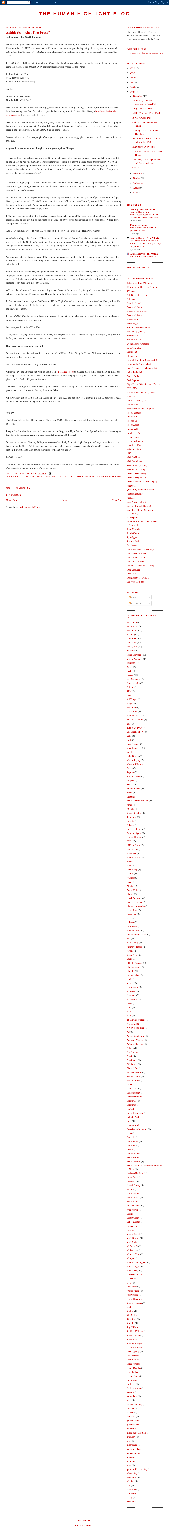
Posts (133, 597)
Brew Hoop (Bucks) (136, 331)
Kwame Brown (134, 1205)
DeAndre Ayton (134, 833)
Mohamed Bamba (135, 764)
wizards (130, 820)
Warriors (131, 877)
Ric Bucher (132, 1315)
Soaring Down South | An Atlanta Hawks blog (142, 211)
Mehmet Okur (133, 1254)
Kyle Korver (132, 1209)
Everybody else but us (137, 1129)
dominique (29, 476)
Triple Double (133, 1375)
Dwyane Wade (133, 1125)
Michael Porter (133, 857)
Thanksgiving (133, 1351)
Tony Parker (132, 1371)
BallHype (131, 299)
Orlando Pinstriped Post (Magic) (142, 481)
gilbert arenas (133, 1424)
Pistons (130, 950)
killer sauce (132, 1444)
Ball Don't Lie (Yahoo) (137, 294)
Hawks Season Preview (137, 800)
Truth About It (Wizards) (138, 577)
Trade (129, 979)
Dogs (129, 1121)
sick (128, 1485)
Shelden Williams (111, 476)
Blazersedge (132, 323)
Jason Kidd (132, 849)
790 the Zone (133, 1023)
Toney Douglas (134, 1367)
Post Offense (132, 1294)
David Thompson (135, 1112)
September (138, 182)
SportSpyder (132, 537)
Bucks (129, 792)
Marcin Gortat (133, 1233)
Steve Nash (132, 1339)
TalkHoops (132, 545)
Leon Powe (132, 926)
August (136, 187)
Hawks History (133, 1161)
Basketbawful (133, 319)
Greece (130, 1149)
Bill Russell (132, 1064)
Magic (129, 703)
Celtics (130, 687)
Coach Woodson (134, 898)
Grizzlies (131, 796)
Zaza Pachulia (133, 683)
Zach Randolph (134, 1388)
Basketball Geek (134, 303)
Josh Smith (132, 622)
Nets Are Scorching (136, 469)
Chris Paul (131, 1100)
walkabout (131, 1501)
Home (64, 500)
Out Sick (136, 167)
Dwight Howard (134, 837)
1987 (129, 1007)
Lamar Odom (133, 1217)
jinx (128, 1440)
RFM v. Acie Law (135, 719)
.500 (129, 1003)
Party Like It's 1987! (142, 108)
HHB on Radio (133, 845)
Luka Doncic (133, 756)
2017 (132, 72)
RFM (129, 691)
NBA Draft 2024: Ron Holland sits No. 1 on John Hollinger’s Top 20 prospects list (145, 243)
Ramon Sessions (134, 1302)
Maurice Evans (133, 715)
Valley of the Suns (135, 581)
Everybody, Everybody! (143, 146)
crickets (130, 1412)
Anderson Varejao (135, 1039)
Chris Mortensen (134, 1096)
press (129, 1465)
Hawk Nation (133, 1157)
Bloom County (133, 1076)
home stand (52, 476)
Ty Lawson (132, 1379)
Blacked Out (132, 1068)
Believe (130, 1048)
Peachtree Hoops (138, 224)
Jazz (128, 918)
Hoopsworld (132, 428)
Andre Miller (133, 889)
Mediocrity (132, 1250)
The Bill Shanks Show (137, 557)
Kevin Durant (133, 1197)
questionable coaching (137, 1469)
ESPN (129, 841)
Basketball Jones (134, 307)
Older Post (117, 500)
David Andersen (134, 829)
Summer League (134, 1343)
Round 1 (131, 1323)
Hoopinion (131, 914)
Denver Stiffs (133, 376)
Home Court (132, 1177)
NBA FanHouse (134, 457)
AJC (129, 1031)
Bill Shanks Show (135, 731)
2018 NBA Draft (134, 727)
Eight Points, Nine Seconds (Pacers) (143, 384)
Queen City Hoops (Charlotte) (141, 489)
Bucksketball (132, 335)
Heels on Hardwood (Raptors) (140, 408)
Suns (129, 865)
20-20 (129, 1011)
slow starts (131, 642)
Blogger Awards (134, 1072)
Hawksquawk (133, 404)
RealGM (130, 497)
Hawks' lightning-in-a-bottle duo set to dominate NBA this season (145, 216)
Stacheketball (133, 541)
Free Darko (132, 396)
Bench (129, 1056)
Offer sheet (132, 1286)
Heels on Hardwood (136, 1173)
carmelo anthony (134, 1404)
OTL (129, 1282)
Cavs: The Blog (134, 347)
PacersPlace (132, 485)
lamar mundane (134, 1448)
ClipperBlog (132, 355)
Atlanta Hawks (133, 788)
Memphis (131, 1258)
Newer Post (11, 500)
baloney (130, 1392)
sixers (129, 881)
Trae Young (132, 869)
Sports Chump (133, 533)
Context (130, 1108)
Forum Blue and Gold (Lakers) (141, 392)
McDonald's (132, 1246)
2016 (132, 77)
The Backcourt (133, 966)
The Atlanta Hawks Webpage (140, 549)
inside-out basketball (136, 1432)
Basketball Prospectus (137, 311)
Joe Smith (131, 707)
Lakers (130, 1213)
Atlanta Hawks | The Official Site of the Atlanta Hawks (144, 255)
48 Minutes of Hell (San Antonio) (142, 286)
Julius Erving (133, 1193)
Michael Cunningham (137, 1262)
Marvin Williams (134, 658)
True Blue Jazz (133, 569)
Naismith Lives (134, 449)
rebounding (132, 1473)
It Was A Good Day (141, 117)
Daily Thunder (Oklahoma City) (142, 367)
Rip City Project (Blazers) (139, 505)
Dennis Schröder (134, 902)
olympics (131, 1460)
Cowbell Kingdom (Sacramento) (142, 359)
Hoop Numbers (134, 412)
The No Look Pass (135, 561)
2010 (132, 82)
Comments (136, 603)
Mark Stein (132, 1242)
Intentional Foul (134, 445)
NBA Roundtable (134, 461)
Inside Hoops (133, 436)
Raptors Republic (135, 493)
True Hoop (132, 573)
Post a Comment (13, 494)
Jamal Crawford (134, 654)
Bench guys (132, 1060)
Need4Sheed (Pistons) (137, 465)
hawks (129, 784)
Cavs (129, 695)
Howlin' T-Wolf (134, 432)
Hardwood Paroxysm (136, 400)
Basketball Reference (136, 315)
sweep (129, 1497)
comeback (131, 1408)
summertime (132, 1493)
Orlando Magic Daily (136, 477)
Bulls (18, 476)
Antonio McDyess (135, 1043)
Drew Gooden (133, 743)
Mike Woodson (134, 930)
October (137, 178)
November (138, 173)
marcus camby (133, 1452)
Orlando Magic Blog (136, 473)
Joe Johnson (67, 476)
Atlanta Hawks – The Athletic (145, 238)
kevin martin (132, 987)
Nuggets (94, 476)
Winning (131, 634)
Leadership (132, 1225)
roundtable (131, 1477)
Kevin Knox (132, 1201)
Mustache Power (134, 1274)
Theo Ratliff (132, 1359)
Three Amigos (133, 1363)
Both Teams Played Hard (138, 327)
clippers (130, 780)
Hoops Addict (133, 424)
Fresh (40, 476)
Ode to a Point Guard (137, 934)
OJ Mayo (131, 1278)
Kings (129, 804)
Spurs (129, 958)
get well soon (133, 1420)
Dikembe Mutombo (136, 906)
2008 (132, 91)
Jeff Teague (132, 699)
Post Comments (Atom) (30, 506)
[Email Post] (49, 473)
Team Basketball (134, 1347)
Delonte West (133, 1116)
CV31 (129, 1084)
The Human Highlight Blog (84, 13)
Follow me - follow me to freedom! (146, 53)
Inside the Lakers (135, 441)
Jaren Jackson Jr (134, 747)
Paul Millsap (132, 942)
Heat (129, 670)
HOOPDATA (133, 416)
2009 (132, 87)
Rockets (130, 861)
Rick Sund (131, 1319)
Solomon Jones (134, 776)
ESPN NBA (132, 388)
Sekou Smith (133, 954)
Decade (130, 675)
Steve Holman (133, 1335)
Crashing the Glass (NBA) (139, 363)
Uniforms (131, 1384)
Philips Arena (133, 1290)
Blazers (130, 893)
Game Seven (132, 1141)
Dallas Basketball (135, 372)
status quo (131, 1489)
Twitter (130, 873)
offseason (131, 662)
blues (129, 1400)
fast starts (131, 1416)
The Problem (133, 1355)
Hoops (66, 371)
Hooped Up (132, 420)
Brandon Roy (133, 1080)
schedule (131, 1481)
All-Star (130, 885)
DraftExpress (133, 380)
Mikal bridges (133, 1266)
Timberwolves (133, 974)
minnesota (131, 1457)
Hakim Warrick (134, 1153)
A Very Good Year (135, 1027)
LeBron (130, 922)
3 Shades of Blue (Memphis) (140, 282)
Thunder (131, 971)
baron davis (132, 1396)
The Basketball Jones (136, 553)
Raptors (130, 772)
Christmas (131, 1104)
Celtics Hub (132, 351)
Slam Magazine (134, 529)
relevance (131, 991)
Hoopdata (131, 1181)
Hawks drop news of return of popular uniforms (143, 229)
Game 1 (130, 1137)
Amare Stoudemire (135, 1035)
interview (131, 1436)
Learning (131, 1229)
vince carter (132, 999)
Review (130, 1311)
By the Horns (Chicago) (138, 343)
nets (128, 723)
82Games (131, 291)
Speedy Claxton (134, 812)
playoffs (130, 650)
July (135, 192)
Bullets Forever (134, 339)
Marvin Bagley (133, 760)
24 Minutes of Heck (136, 1019)
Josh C (130, 1189)
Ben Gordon (132, 1052)
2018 (132, 67)
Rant (129, 1306)
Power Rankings (134, 1298)
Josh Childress (133, 678)
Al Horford (132, 626)
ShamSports (132, 517)
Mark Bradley (133, 1238)
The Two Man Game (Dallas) (140, 565)
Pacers (130, 768)
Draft (129, 739)
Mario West (132, 711)
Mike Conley (133, 1270)
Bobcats (130, 825)
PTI (128, 938)
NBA (129, 453)
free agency (132, 646)
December (138, 96)
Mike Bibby (82, 476)
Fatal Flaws (132, 910)
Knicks (130, 752)
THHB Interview (134, 962)
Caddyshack (132, 1088)
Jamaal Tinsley (133, 1185)
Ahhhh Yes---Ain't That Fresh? (28, 32)
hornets (130, 983)
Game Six (131, 1145)
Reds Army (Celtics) (136, 501)
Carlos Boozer (133, 1092)
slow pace (131, 995)
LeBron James (133, 1221)
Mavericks (131, 853)
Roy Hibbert (132, 1327)
